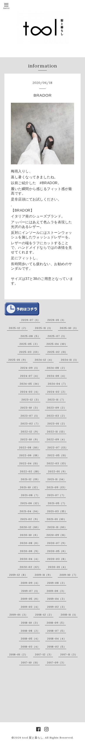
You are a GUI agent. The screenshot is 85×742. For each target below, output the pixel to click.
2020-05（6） (57, 551)
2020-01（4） (57, 567)
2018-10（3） (30, 622)
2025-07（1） (57, 336)
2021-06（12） (30, 503)
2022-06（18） (29, 455)
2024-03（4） (30, 391)
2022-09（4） (56, 439)
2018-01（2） (18, 654)
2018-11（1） (69, 614)
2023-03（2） (56, 415)
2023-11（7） (57, 399)
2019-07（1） (30, 590)
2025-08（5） (30, 336)
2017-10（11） (30, 662)
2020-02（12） (30, 567)
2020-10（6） (29, 535)
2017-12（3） (44, 654)
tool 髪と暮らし (32, 737)
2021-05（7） (57, 503)
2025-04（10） (57, 343)
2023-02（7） (30, 423)
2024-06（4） (57, 375)
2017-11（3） (69, 654)
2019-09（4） (30, 582)
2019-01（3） (18, 614)
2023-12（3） (30, 399)
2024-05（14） (30, 383)
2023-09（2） (56, 407)
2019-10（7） (69, 574)
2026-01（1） (56, 319)
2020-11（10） (57, 527)
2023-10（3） (29, 407)
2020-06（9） (30, 551)
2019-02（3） (56, 606)
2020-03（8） (57, 558)
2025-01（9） (17, 359)
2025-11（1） (44, 328)
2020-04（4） (30, 558)
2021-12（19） (30, 479)
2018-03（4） (30, 646)
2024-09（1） (29, 367)
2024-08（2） (56, 367)
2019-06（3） (56, 590)
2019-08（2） (56, 582)
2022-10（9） (29, 439)
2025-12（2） (18, 328)
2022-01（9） (57, 471)
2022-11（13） (56, 431)
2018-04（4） (56, 638)
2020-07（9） (57, 543)
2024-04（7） (57, 383)
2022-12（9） (30, 431)
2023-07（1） (29, 415)
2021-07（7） (56, 495)
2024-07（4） (30, 375)
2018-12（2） (44, 614)
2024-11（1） (69, 359)
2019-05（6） (30, 598)
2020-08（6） (30, 543)
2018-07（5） (56, 630)
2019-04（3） (56, 598)
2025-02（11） (57, 351)
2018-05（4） (30, 638)
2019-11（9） (43, 574)
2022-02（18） (30, 471)
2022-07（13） (57, 447)
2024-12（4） (44, 359)
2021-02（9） (29, 519)
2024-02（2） (57, 391)
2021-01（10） (56, 519)
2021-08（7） (30, 495)
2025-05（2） (29, 343)
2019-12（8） (18, 574)
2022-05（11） (57, 455)
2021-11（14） (56, 479)
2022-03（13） (57, 463)
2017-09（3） (56, 662)
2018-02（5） (56, 646)
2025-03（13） (29, 351)
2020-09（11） (56, 535)
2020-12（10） (30, 527)
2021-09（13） (57, 487)
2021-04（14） (30, 511)
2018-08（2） (30, 630)
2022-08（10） (29, 447)
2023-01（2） (56, 423)
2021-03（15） (57, 511)
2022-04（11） (29, 463)
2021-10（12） (29, 487)
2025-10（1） (69, 328)
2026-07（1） (30, 319)
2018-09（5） (56, 622)
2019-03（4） (30, 606)
